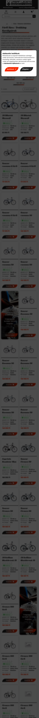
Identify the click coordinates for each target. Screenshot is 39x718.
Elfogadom (25, 69)
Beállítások (10, 69)
